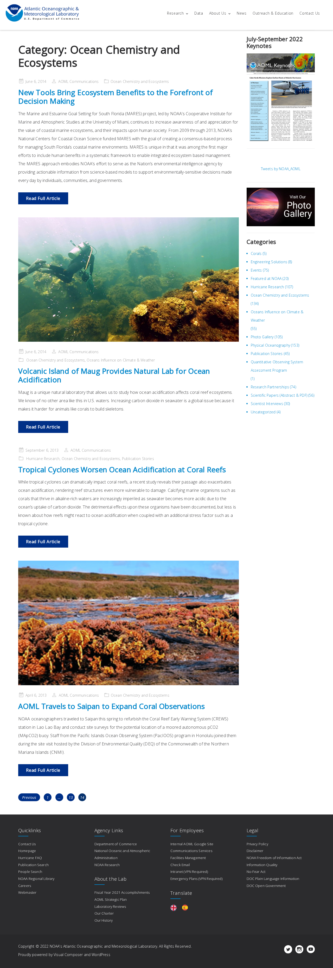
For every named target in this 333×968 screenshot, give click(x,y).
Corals (256, 253)
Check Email (180, 864)
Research (175, 13)
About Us (217, 13)
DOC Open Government (266, 885)
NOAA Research (107, 864)
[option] (186, 907)
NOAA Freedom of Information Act (274, 857)
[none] (174, 907)
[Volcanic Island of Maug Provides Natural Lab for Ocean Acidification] (128, 279)
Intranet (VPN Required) (189, 871)
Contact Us (309, 13)
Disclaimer (255, 850)
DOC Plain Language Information (273, 878)
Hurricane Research (43, 458)
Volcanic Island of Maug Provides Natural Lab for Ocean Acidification (114, 375)
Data (198, 13)
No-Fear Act (256, 871)
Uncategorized (263, 411)
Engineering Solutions (269, 261)
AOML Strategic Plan (110, 899)
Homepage (27, 850)
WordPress (101, 954)
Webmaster (27, 892)
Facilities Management (188, 857)
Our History (103, 920)
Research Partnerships (270, 386)
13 (71, 797)
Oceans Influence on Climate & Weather (121, 360)
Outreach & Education (273, 13)
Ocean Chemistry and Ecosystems (140, 81)
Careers (24, 885)
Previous (29, 797)
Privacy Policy (257, 844)
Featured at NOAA (266, 278)
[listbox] (181, 907)
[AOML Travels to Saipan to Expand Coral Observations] (128, 623)
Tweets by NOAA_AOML (280, 168)
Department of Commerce (115, 844)
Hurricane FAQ (30, 857)
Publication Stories (138, 458)
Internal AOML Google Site (191, 844)
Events (256, 270)
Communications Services (191, 850)
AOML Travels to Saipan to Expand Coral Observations (111, 706)
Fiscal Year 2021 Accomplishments (122, 892)
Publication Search (33, 864)
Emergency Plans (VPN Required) (196, 878)
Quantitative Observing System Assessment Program (277, 366)
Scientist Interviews (267, 403)
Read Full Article (43, 198)
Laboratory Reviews (110, 906)
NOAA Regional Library (36, 878)
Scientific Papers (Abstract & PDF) (279, 395)
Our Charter (104, 913)
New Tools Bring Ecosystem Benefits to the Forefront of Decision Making (115, 96)
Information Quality (262, 864)
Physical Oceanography (270, 345)
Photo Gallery (262, 336)
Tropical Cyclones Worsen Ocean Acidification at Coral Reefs (122, 469)
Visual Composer (68, 954)
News (242, 13)
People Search (30, 871)
